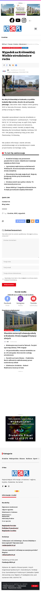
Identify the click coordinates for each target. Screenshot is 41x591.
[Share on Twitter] (9, 65)
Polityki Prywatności (9, 586)
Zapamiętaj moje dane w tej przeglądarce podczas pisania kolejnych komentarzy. (20, 279)
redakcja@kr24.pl (8, 545)
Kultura (29, 459)
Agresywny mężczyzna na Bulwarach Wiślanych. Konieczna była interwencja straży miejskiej (19, 168)
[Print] (16, 65)
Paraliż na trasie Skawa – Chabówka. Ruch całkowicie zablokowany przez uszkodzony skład (19, 360)
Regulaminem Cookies (14, 587)
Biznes (22, 459)
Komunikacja (17, 47)
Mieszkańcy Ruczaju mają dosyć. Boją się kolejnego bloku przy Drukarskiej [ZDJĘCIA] (20, 176)
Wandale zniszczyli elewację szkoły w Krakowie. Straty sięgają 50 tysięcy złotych (20, 335)
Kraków (25, 47)
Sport (35, 459)
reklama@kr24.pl (8, 555)
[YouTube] (5, 486)
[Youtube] (18, 20)
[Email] (13, 65)
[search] (28, 29)
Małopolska (13, 459)
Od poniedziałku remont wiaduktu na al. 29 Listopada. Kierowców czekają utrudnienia (19, 353)
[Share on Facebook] (6, 65)
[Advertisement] (20, 393)
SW (8, 70)
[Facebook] (12, 20)
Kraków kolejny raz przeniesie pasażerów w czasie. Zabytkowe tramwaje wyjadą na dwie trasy (20, 161)
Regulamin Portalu (9, 525)
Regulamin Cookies (9, 531)
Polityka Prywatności (10, 528)
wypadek (21, 213)
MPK (16, 213)
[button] (35, 28)
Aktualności (7, 47)
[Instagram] (23, 20)
